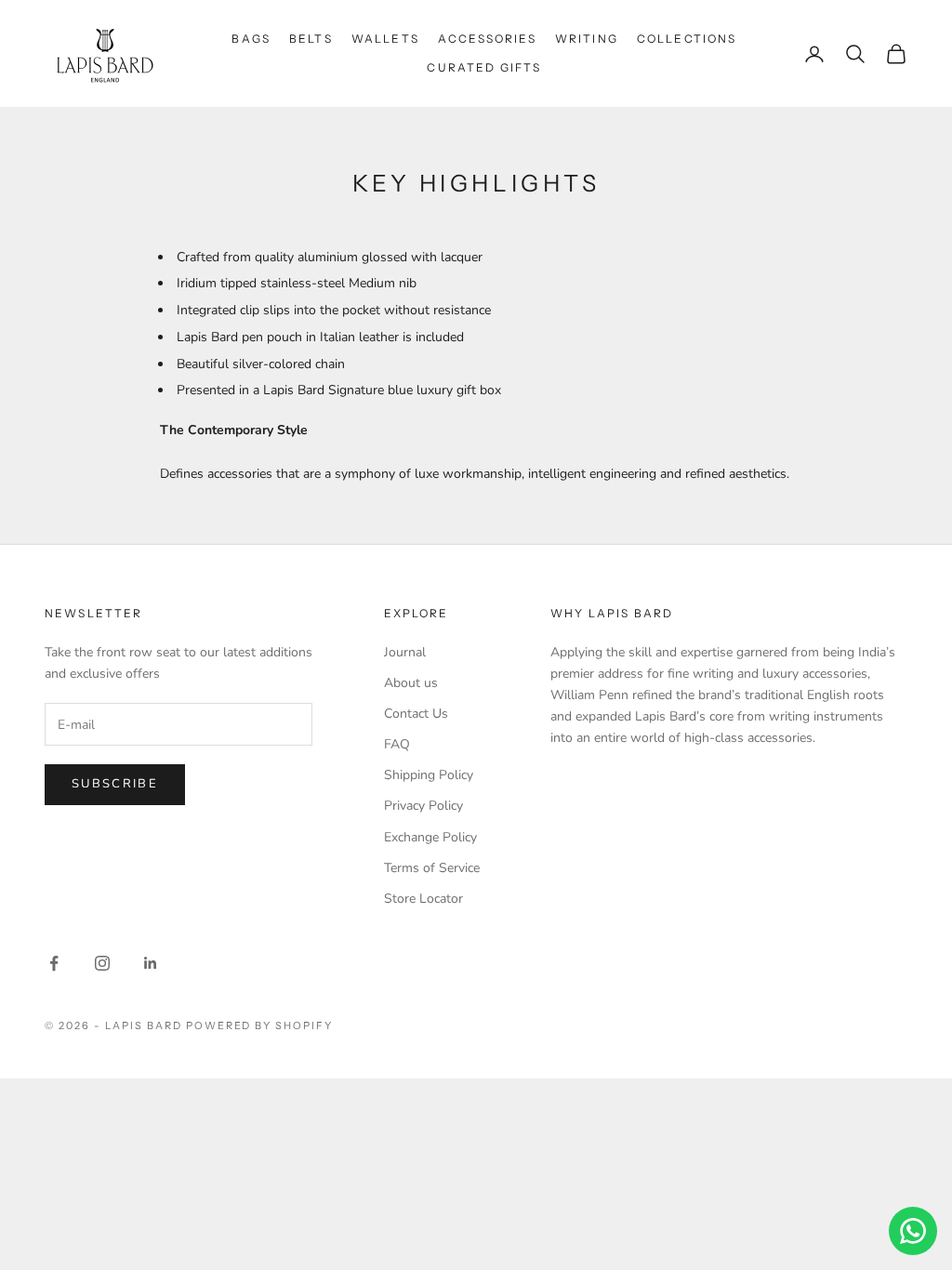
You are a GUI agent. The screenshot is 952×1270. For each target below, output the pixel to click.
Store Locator (423, 898)
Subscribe (115, 783)
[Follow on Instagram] (102, 963)
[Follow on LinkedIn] (150, 963)
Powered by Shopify (260, 1025)
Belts (311, 39)
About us (411, 683)
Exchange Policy (430, 837)
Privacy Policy (423, 805)
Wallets (385, 39)
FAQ (397, 744)
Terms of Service (432, 868)
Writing (586, 39)
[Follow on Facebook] (54, 963)
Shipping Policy (428, 775)
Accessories (487, 39)
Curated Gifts (484, 67)
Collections (687, 39)
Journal (405, 652)
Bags (251, 39)
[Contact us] (913, 1231)
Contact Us (416, 713)
